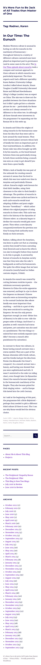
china (32, 418)
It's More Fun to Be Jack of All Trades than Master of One (19, 10)
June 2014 (9, 584)
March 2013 (10, 629)
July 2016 (9, 511)
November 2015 (12, 532)
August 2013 (10, 614)
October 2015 (11, 535)
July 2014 (9, 581)
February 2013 (11, 632)
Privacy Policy (14, 658)
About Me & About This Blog (17, 454)
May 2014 (9, 587)
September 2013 (12, 611)
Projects (8, 457)
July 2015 (9, 544)
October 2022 (11, 505)
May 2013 (9, 623)
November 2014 (12, 569)
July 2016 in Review (13, 484)
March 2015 (10, 557)
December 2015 (12, 529)
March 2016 (10, 523)
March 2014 (10, 593)
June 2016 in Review (14, 487)
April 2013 (9, 626)
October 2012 (11, 644)
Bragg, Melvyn (24, 418)
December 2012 (12, 638)
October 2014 (11, 572)
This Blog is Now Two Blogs (17, 481)
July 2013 (9, 617)
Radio (28, 420)
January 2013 (10, 635)
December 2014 (12, 566)
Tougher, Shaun (18, 423)
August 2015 (10, 541)
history (5, 420)
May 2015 (9, 551)
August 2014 (10, 578)
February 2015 (11, 560)
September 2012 (12, 647)
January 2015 (11, 563)
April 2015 (9, 554)
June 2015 (9, 548)
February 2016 (11, 526)
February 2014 (11, 596)
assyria (15, 418)
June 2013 (9, 620)
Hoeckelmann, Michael (17, 420)
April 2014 (9, 590)
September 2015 (12, 538)
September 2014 (12, 575)
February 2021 (11, 508)
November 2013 (12, 605)
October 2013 (11, 608)
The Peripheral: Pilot (14, 478)
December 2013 (11, 602)
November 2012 (12, 641)
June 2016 (9, 514)
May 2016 (9, 517)
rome (10, 423)
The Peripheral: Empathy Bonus (19, 475)
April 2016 (9, 520)
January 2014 (11, 599)
